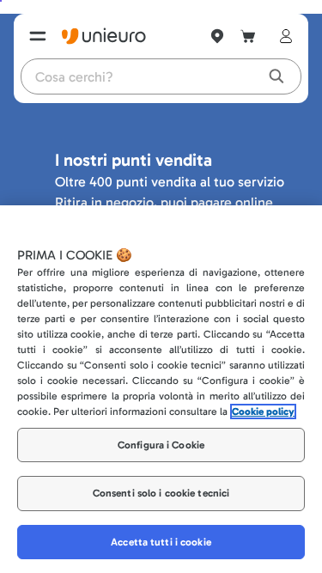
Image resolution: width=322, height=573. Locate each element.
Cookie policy (263, 411)
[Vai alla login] (282, 36)
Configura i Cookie (161, 445)
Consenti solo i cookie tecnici (161, 493)
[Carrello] (248, 36)
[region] (161, 389)
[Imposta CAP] (217, 36)
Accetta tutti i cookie (161, 542)
